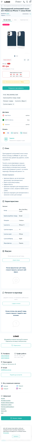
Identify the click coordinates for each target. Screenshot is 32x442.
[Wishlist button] (24, 60)
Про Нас (3, 398)
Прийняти (16, 436)
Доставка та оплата (5, 400)
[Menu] (2, 1)
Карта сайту (4, 410)
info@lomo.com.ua (6, 370)
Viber (20, 388)
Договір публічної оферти (7, 402)
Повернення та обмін (6, 404)
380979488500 (5, 358)
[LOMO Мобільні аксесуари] (16, 336)
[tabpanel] (16, 40)
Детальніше (6, 432)
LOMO (7, 13)
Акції (2, 412)
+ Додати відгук (16, 260)
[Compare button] (28, 60)
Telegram (21, 385)
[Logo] (7, 2)
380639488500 (5, 356)
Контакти (3, 408)
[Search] (27, 2)
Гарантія (11, 138)
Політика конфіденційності (7, 406)
